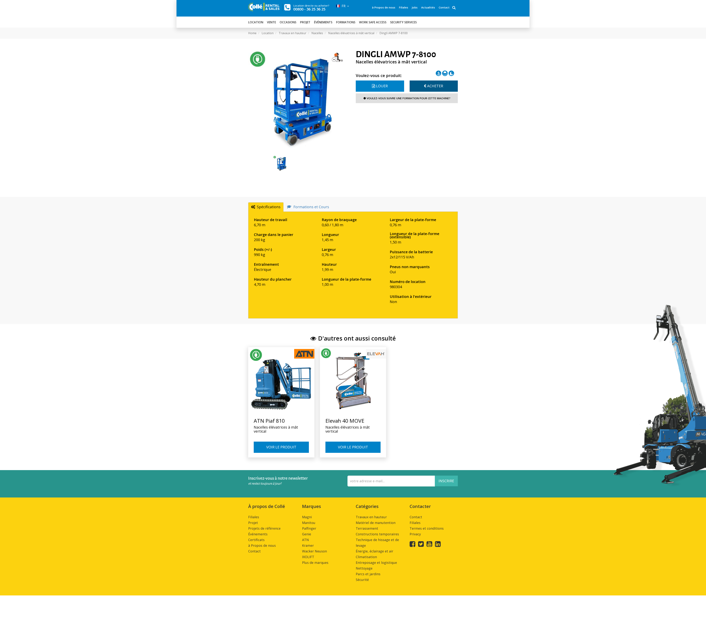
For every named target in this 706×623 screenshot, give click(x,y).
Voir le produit (281, 447)
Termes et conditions (427, 528)
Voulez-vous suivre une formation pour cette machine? (408, 98)
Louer (381, 85)
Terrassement (367, 528)
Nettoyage (364, 568)
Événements (323, 22)
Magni (307, 517)
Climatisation (366, 557)
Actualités (428, 7)
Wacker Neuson (314, 551)
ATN (305, 540)
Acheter (434, 85)
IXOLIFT (308, 557)
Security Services (403, 22)
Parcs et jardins (368, 574)
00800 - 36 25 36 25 (309, 9)
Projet (305, 22)
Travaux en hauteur (371, 517)
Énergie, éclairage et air (374, 551)
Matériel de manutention (375, 522)
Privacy (415, 534)
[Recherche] (454, 8)
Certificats (256, 540)
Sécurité (362, 579)
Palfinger (309, 528)
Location (255, 22)
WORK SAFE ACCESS (372, 22)
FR (343, 6)
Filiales (403, 7)
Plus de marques (315, 562)
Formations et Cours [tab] (311, 206)
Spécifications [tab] (269, 206)
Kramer (308, 545)
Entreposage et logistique (376, 562)
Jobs (415, 7)
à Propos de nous (383, 7)
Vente (271, 22)
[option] (299, 101)
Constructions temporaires (377, 534)
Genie (306, 534)
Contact (444, 7)
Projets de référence (264, 528)
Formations (345, 22)
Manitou (308, 522)
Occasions (288, 22)
